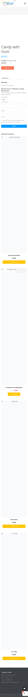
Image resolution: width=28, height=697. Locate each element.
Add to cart (8, 68)
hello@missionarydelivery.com (11, 682)
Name (3, 110)
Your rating (4, 97)
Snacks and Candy (11, 60)
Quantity (3, 63)
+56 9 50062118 (8, 680)
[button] (14, 262)
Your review (4, 102)
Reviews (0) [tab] (5, 78)
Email (3, 117)
